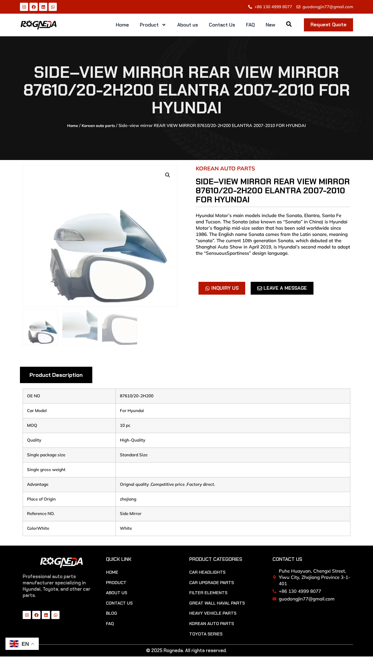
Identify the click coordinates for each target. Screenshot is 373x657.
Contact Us (222, 25)
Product (149, 25)
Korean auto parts (98, 125)
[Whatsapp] (53, 7)
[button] (168, 175)
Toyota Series (206, 634)
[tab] (56, 375)
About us (187, 25)
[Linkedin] (43, 7)
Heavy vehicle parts (212, 613)
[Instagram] (24, 7)
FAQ (250, 25)
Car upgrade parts (211, 582)
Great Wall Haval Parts (217, 603)
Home (122, 25)
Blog (111, 613)
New (270, 25)
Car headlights (207, 572)
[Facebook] (33, 7)
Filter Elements (208, 592)
